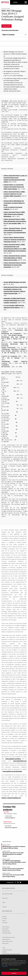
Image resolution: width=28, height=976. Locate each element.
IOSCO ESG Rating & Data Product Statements (11, 953)
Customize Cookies (14, 969)
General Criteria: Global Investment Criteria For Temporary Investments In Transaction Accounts (15, 239)
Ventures (4, 920)
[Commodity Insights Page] (16, 882)
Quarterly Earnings (6, 931)
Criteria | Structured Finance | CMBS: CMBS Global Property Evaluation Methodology (14, 214)
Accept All (14, 973)
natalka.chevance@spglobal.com (11, 827)
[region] (14, 965)
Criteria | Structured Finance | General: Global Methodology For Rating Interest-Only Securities (15, 258)
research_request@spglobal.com (11, 798)
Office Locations (5, 943)
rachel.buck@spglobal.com (10, 817)
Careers (3, 947)
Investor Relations (5, 926)
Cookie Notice (5, 966)
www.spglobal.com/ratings (13, 759)
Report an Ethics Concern (7, 941)
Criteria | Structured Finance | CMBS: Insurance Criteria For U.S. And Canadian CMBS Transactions (14, 194)
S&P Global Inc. (7, 911)
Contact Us (4, 906)
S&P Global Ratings (8, 888)
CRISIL (3, 902)
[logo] (5, 2)
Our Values (4, 916)
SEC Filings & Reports (6, 933)
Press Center (4, 922)
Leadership (4, 951)
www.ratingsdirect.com (20, 761)
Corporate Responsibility (7, 949)
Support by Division (6, 939)
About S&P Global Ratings (7, 893)
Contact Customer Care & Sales (8, 937)
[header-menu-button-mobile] (25, 2)
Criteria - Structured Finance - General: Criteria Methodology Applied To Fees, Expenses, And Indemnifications (15, 230)
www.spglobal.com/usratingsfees (12, 771)
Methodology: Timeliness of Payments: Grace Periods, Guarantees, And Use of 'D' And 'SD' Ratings (14, 351)
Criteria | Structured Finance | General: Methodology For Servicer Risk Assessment (15, 265)
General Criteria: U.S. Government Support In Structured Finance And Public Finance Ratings (14, 187)
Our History (4, 918)
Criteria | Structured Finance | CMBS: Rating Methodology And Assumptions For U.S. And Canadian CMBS (15, 221)
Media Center (5, 898)
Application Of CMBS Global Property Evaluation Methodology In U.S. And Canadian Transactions (15, 300)
